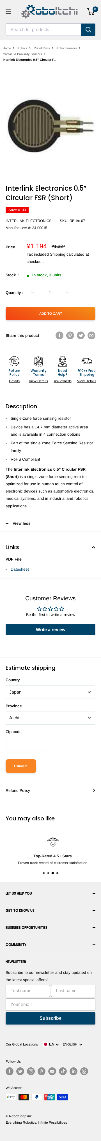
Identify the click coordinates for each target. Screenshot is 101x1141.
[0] (90, 11)
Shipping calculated (67, 254)
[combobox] (43, 30)
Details (14, 381)
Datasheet (20, 569)
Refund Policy (18, 790)
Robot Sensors (66, 48)
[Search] (88, 30)
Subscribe (50, 1018)
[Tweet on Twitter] (81, 335)
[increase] (67, 293)
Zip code (14, 731)
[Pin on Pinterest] (70, 335)
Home (7, 48)
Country (13, 680)
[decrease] (33, 293)
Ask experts (63, 381)
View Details (38, 381)
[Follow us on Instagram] (31, 1071)
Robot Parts (42, 48)
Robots (22, 48)
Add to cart (50, 314)
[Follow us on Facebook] (9, 1071)
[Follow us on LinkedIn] (73, 1071)
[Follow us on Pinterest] (41, 1071)
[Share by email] (91, 335)
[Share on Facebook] (59, 335)
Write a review (50, 629)
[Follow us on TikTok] (63, 1071)
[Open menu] (8, 12)
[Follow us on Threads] (84, 1071)
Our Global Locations (22, 1044)
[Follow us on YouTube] (52, 1071)
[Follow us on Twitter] (20, 1071)
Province (14, 706)
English (71, 1044)
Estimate (21, 766)
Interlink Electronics (29, 221)
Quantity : (14, 292)
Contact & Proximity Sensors (22, 54)
